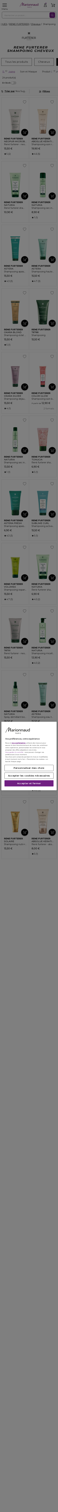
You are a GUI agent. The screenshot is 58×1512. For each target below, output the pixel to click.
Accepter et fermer (29, 783)
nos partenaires (19, 743)
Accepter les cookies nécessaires (29, 775)
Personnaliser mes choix (29, 767)
